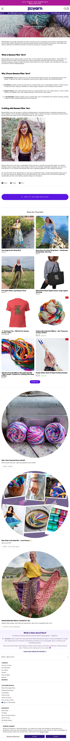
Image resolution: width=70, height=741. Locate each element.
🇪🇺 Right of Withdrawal (8, 702)
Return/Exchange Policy (8, 688)
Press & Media (6, 675)
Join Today (8, 466)
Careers (4, 672)
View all (35, 381)
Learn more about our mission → (35, 651)
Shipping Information (8, 690)
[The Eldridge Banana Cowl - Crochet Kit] (23, 140)
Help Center (5, 710)
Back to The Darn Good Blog (36, 197)
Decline (56, 736)
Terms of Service (6, 697)
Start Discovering (11, 626)
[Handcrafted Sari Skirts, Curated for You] (35, 584)
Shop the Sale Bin (11, 546)
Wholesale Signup (7, 720)
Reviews (4, 677)
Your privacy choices (8, 700)
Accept (34, 736)
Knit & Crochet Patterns (8, 715)
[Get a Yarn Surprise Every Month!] (35, 424)
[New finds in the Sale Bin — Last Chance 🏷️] (35, 504)
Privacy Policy (44, 732)
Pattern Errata (6, 717)
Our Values (5, 670)
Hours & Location (7, 665)
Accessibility (5, 692)
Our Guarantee (6, 667)
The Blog (4, 713)
